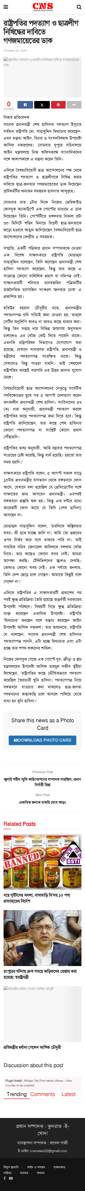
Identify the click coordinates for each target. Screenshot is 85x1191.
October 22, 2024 (15, 51)
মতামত (24, 1173)
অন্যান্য (40, 1173)
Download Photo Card (45, 740)
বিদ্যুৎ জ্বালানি (11, 1167)
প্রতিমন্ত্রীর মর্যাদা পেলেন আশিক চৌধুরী (32, 1047)
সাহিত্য (8, 1173)
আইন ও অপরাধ (36, 1167)
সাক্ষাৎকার (59, 1167)
